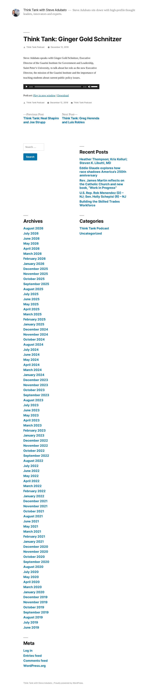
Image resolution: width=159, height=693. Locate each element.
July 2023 (31, 405)
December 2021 (35, 501)
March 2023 (32, 425)
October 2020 (34, 557)
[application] (61, 86)
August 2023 (33, 400)
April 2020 (31, 582)
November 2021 (35, 506)
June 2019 (31, 627)
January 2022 (33, 496)
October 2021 (33, 511)
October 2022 (34, 451)
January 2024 (33, 375)
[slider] (94, 86)
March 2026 (32, 253)
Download (63, 95)
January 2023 (33, 435)
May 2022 (31, 476)
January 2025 (33, 324)
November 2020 (35, 551)
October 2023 (34, 390)
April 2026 (31, 248)
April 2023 (31, 420)
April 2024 (31, 365)
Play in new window (44, 95)
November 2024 (35, 334)
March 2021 (32, 531)
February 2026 (34, 258)
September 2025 (36, 284)
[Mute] (89, 86)
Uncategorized (91, 233)
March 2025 (32, 314)
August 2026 (33, 228)
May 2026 (31, 243)
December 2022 (35, 440)
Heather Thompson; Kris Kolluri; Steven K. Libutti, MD (103, 161)
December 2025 (35, 269)
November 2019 (35, 602)
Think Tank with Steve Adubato (45, 10)
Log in (27, 650)
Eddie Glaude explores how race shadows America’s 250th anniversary (103, 171)
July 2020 (31, 572)
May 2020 (31, 577)
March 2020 (32, 587)
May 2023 (31, 415)
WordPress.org (34, 666)
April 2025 (31, 309)
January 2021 (33, 541)
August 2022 (33, 461)
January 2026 (33, 264)
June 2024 (31, 354)
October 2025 (34, 279)
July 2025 (31, 294)
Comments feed (35, 660)
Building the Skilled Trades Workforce (100, 203)
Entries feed (32, 655)
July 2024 (31, 349)
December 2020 (35, 546)
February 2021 (34, 536)
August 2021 (33, 516)
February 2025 (34, 319)
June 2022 (31, 471)
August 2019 (33, 617)
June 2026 (31, 238)
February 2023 (34, 430)
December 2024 (35, 329)
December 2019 (35, 597)
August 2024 (33, 344)
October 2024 (34, 339)
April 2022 (31, 481)
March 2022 (32, 486)
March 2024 (32, 370)
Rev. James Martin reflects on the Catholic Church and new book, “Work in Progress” (102, 184)
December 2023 (35, 380)
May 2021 (30, 526)
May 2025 (31, 304)
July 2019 (30, 622)
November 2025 (35, 274)
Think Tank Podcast (35, 47)
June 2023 (31, 410)
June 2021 (31, 521)
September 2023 (36, 395)
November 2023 (35, 385)
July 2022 (31, 466)
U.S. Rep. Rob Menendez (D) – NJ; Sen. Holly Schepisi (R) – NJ (103, 194)
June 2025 (31, 299)
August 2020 (33, 567)
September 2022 (36, 455)
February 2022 (34, 491)
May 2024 (31, 360)
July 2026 (31, 233)
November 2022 (35, 445)
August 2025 (33, 289)
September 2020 (36, 562)
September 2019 (36, 612)
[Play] (26, 86)
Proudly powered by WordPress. (68, 683)
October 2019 (33, 607)
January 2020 (33, 592)
